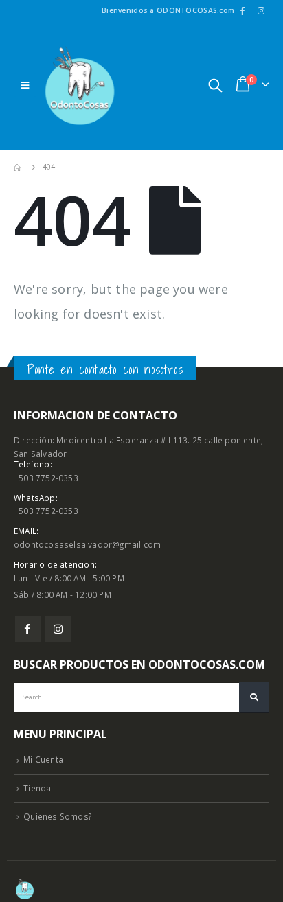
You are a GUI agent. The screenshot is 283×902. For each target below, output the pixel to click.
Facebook (28, 629)
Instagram (58, 629)
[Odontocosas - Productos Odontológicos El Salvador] (79, 85)
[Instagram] (261, 10)
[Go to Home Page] (18, 167)
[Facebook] (242, 10)
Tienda (37, 788)
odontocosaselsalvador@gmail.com (87, 544)
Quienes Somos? (57, 816)
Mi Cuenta (43, 759)
